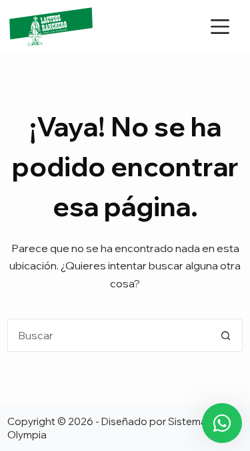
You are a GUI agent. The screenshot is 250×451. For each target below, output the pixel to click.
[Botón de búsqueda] (226, 335)
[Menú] (220, 26)
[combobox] (109, 335)
